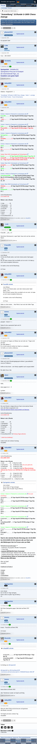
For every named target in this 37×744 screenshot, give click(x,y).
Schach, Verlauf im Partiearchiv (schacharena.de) (13, 114)
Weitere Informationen (7, 24)
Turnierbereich (20, 5)
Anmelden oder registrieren (8, 1)
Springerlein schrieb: (9, 482)
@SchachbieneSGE (15, 670)
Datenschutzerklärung (6, 737)
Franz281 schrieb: (8, 284)
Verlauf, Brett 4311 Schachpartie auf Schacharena (14, 163)
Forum (3, 5)
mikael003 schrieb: (8, 648)
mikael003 (28, 218)
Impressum (15, 737)
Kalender (29, 5)
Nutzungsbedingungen (25, 737)
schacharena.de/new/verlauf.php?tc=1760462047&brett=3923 (16, 672)
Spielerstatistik (20, 33)
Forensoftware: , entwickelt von (18, 741)
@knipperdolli (12, 665)
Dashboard (10, 5)
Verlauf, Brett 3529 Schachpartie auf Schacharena (14, 184)
